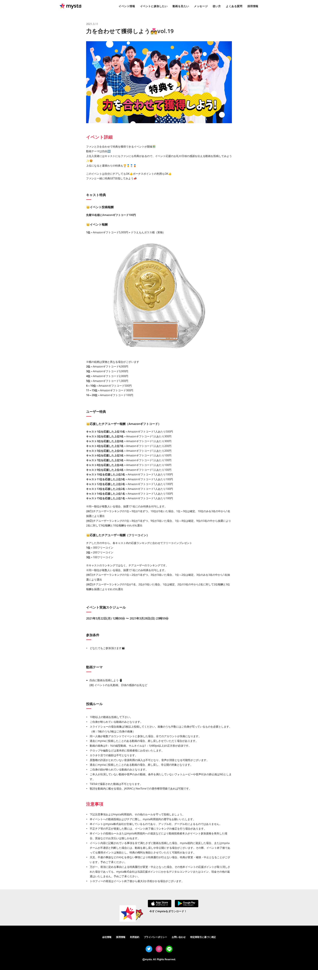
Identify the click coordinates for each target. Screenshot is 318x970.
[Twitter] (149, 949)
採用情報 (120, 937)
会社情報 (106, 937)
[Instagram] (159, 949)
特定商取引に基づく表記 (203, 937)
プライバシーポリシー (155, 937)
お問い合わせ (179, 937)
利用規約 (134, 937)
